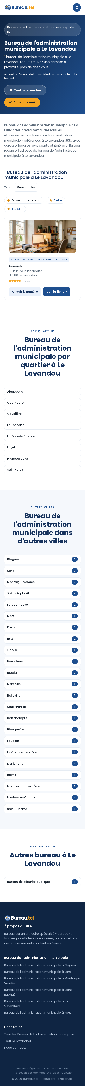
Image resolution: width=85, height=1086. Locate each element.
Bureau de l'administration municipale (44, 74)
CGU (44, 1068)
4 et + (57, 200)
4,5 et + (17, 209)
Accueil (9, 74)
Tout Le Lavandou (27, 90)
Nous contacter (16, 1048)
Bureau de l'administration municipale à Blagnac (40, 965)
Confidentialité (58, 1068)
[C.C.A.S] (42, 236)
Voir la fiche (55, 292)
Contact (66, 1073)
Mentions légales (27, 1068)
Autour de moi (24, 102)
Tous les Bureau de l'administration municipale (39, 1034)
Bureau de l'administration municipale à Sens (38, 972)
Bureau (23, 7)
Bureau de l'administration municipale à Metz (38, 1013)
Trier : (9, 187)
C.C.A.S (15, 265)
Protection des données (29, 1073)
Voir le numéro (27, 292)
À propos (53, 1073)
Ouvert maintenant (26, 200)
